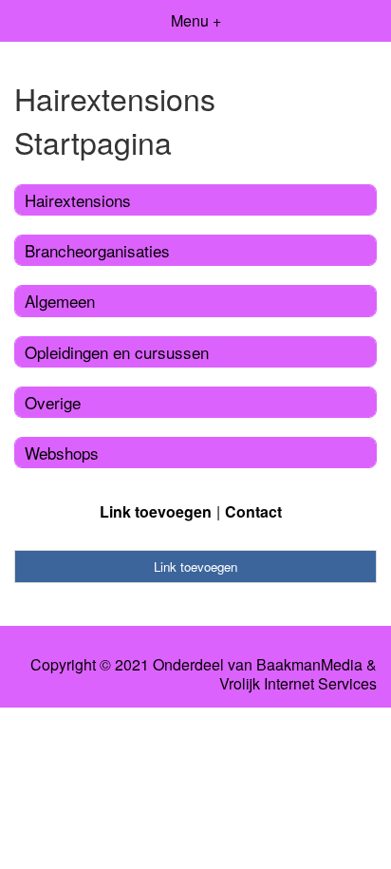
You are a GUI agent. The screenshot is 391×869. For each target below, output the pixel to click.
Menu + (196, 20)
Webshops (62, 452)
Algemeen (60, 300)
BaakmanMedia (309, 664)
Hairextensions (78, 200)
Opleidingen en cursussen (117, 352)
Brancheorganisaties (97, 250)
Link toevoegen (156, 511)
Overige (53, 402)
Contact (253, 511)
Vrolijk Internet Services (298, 683)
